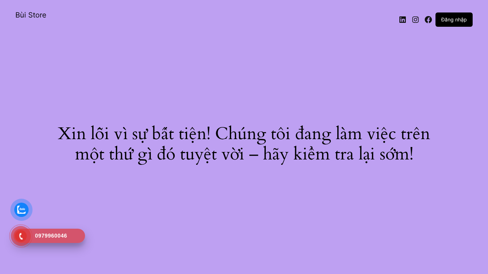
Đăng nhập (454, 19)
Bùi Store (30, 15)
